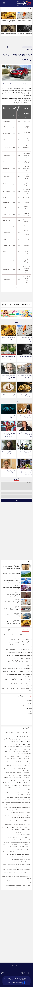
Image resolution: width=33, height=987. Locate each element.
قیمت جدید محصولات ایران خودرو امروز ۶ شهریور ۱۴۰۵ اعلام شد (17, 807)
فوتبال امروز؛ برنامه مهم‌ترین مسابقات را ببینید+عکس (19, 775)
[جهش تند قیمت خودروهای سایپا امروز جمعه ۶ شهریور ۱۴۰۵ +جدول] (26, 609)
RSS (13, 966)
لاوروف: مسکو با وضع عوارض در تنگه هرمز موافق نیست (19, 780)
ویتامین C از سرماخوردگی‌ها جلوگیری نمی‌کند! (21, 829)
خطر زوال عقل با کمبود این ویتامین (23, 832)
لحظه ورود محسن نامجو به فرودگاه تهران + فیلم (19, 661)
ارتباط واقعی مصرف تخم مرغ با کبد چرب (22, 834)
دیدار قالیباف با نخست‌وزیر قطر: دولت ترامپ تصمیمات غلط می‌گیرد (16, 864)
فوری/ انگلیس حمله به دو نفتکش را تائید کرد (11, 615)
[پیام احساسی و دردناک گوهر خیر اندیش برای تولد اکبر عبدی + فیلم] (24, 426)
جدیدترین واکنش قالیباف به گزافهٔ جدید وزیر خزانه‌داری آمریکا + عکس (16, 869)
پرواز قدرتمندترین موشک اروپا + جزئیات (22, 744)
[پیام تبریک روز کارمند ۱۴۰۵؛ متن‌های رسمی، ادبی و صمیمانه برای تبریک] (24, 445)
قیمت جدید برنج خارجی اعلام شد (23, 736)
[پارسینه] (24, 3)
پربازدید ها (25, 630)
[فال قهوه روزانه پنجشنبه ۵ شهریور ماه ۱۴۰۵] (24, 409)
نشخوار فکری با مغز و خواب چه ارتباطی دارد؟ (21, 840)
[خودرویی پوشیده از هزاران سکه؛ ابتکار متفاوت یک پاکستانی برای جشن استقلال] (8, 349)
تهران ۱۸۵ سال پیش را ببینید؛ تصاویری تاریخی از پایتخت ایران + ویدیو (16, 802)
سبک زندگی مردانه (27, 706)
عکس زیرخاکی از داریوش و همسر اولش (9, 472)
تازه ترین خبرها (28, 711)
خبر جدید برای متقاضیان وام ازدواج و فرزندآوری (21, 862)
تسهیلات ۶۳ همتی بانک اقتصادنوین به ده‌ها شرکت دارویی (18, 885)
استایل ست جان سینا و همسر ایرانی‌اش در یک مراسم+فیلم (18, 765)
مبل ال (30, 713)
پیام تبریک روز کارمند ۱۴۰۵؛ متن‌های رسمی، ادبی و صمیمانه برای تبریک (25, 453)
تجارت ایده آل (28, 708)
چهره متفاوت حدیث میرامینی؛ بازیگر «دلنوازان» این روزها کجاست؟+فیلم (16, 810)
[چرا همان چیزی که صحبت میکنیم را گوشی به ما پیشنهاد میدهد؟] (26, 588)
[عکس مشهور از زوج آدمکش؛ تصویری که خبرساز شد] (8, 28)
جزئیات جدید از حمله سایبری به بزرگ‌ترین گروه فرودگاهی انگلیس (17, 739)
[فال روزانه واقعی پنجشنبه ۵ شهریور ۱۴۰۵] (8, 409)
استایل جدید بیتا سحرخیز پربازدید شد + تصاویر (19, 642)
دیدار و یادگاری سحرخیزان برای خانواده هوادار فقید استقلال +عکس (12, 581)
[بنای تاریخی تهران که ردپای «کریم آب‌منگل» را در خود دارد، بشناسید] (24, 368)
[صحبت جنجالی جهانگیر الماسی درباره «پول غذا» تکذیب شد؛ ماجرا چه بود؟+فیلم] (8, 368)
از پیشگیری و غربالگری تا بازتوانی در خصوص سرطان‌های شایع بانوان (17, 837)
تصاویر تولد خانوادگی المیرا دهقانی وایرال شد (19, 639)
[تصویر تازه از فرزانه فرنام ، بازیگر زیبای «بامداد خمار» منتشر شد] (8, 445)
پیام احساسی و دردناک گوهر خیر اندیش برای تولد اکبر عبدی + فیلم (25, 435)
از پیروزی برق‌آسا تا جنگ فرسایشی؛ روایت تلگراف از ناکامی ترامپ (17, 792)
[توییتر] (3, 304)
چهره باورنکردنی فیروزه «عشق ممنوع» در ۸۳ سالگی (18, 655)
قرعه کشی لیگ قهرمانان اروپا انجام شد (22, 867)
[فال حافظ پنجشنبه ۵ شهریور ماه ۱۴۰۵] (8, 387)
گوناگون (29, 9)
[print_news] (11, 304)
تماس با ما (18, 966)
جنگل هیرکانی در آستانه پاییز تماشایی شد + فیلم (11, 574)
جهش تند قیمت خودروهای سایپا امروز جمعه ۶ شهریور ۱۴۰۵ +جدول (12, 609)
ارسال (16, 500)
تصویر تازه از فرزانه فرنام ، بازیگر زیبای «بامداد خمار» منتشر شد (8, 453)
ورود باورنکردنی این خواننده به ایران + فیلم (24, 34)
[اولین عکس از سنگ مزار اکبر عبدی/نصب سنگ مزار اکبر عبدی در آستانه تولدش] (24, 464)
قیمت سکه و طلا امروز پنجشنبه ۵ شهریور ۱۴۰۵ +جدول (25, 395)
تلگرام (24, 973)
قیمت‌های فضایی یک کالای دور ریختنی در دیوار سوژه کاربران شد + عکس (11, 567)
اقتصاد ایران (29, 700)
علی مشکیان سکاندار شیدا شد (24, 795)
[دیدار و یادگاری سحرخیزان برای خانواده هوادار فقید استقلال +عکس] (26, 581)
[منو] (3, 3)
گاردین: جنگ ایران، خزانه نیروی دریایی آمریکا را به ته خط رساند (17, 785)
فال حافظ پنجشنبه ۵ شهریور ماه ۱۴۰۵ (8, 395)
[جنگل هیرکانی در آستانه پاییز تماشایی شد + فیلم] (26, 574)
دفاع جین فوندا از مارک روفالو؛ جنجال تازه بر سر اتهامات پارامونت (17, 800)
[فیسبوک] (8, 304)
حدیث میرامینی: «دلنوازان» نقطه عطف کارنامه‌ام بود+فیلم (18, 797)
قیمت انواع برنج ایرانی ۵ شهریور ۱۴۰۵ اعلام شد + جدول (17, 649)
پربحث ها (5, 630)
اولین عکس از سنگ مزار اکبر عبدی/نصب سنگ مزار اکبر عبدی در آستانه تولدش (25, 472)
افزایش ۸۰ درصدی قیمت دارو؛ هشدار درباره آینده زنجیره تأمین (17, 815)
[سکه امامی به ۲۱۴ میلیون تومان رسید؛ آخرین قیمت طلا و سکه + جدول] (8, 15)
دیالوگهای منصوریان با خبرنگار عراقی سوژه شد (20, 658)
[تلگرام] (5, 304)
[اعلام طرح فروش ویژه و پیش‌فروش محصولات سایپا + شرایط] (24, 15)
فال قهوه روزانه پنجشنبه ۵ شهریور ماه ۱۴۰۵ (26, 417)
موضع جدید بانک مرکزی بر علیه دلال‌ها (22, 888)
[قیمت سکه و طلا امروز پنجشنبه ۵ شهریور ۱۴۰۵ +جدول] (24, 387)
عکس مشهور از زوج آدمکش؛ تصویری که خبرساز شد (8, 34)
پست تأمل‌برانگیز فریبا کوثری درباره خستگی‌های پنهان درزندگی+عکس (16, 777)
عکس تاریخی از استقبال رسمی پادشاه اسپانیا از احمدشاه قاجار (17, 756)
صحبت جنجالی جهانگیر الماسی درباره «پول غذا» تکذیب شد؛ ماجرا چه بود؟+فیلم (8, 377)
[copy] (30, 304)
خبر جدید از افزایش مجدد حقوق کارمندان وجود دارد (18, 652)
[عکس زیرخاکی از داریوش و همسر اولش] (8, 464)
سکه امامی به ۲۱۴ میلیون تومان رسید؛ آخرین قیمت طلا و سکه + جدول (8, 22)
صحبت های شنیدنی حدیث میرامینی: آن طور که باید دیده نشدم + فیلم (16, 852)
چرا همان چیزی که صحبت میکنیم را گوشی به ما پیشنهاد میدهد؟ (11, 588)
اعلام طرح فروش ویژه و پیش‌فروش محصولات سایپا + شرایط (24, 21)
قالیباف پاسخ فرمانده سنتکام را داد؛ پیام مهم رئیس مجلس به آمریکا (16, 783)
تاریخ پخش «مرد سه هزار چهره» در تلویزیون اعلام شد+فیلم (13, 595)
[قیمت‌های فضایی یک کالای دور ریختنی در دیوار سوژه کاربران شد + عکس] (26, 567)
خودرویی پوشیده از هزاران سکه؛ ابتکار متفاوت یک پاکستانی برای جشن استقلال (8, 358)
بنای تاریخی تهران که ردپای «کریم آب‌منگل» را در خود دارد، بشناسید (25, 377)
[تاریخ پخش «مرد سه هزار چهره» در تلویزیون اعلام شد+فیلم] (26, 595)
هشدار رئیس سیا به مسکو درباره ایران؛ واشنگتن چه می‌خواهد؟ (17, 824)
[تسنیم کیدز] (16, 314)
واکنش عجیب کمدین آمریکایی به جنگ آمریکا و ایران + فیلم (16, 671)
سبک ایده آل (29, 703)
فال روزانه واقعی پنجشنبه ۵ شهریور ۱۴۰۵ (9, 417)
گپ (30, 973)
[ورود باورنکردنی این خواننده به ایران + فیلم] (24, 28)
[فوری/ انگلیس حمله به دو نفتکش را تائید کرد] (26, 616)
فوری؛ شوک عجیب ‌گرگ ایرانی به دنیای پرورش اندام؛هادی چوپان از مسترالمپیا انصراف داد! (8, 435)
